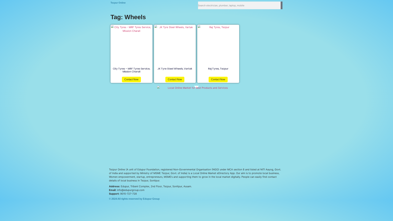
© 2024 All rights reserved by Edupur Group (134, 199)
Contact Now (131, 79)
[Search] (281, 5)
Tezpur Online (118, 2)
